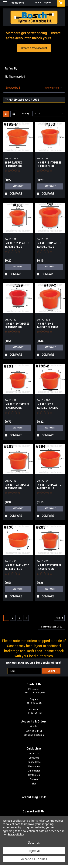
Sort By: (26, 113)
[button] (34, 88)
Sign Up (47, 2)
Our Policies (34, 770)
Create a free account (34, 48)
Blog (34, 783)
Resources (34, 766)
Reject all (34, 851)
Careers (34, 779)
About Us (34, 753)
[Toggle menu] (5, 5)
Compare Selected (51, 626)
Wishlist (34, 726)
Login (36, 2)
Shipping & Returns (34, 735)
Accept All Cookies (34, 859)
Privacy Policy (16, 834)
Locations (34, 757)
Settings (34, 842)
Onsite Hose (34, 762)
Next (58, 618)
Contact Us (34, 775)
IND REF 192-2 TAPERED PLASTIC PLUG (47, 408)
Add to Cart (18, 186)
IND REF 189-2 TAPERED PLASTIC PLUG (47, 327)
